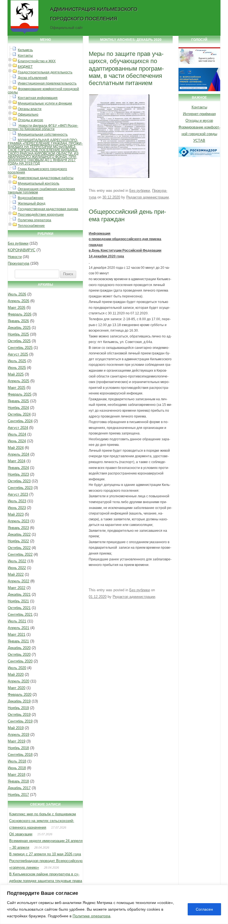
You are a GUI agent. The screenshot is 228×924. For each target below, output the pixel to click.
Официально (28, 114)
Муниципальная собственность (43, 134)
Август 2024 (18, 428)
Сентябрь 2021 (20, 614)
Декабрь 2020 (19, 648)
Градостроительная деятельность (45, 72)
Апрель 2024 (18, 454)
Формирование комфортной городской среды (43, 90)
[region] (114, 904)
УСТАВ (199, 140)
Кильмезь (25, 50)
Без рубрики (18, 243)
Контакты (25, 56)
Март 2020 (16, 688)
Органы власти (29, 109)
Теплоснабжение (31, 226)
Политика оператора (34, 220)
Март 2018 (16, 775)
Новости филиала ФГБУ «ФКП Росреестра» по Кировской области (43, 127)
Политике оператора (91, 916)
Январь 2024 (18, 468)
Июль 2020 (17, 668)
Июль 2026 (17, 294)
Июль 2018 (17, 761)
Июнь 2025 (17, 368)
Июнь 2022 (17, 568)
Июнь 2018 (17, 768)
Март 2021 (16, 634)
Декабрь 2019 (19, 701)
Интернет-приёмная (199, 114)
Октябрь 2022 (19, 548)
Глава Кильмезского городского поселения (37, 170)
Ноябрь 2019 (18, 708)
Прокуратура (18, 263)
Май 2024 (16, 448)
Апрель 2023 (18, 521)
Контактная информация (38, 98)
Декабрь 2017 (19, 788)
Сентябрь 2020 (20, 661)
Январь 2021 (18, 641)
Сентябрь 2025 (20, 348)
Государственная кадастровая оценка (48, 209)
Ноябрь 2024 (18, 408)
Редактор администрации (147, 197)
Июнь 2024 (17, 441)
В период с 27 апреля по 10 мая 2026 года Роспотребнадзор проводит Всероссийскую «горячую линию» (46, 861)
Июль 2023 (17, 501)
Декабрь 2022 (19, 534)
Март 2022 (16, 588)
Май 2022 (16, 574)
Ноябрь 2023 (18, 474)
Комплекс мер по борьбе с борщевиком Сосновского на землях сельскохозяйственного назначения (42, 820)
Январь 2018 (18, 781)
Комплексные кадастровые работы (45, 178)
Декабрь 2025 (19, 328)
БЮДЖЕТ (25, 67)
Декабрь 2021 (19, 594)
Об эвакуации (20, 834)
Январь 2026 (18, 321)
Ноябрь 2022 (18, 541)
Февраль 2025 (19, 394)
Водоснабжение (30, 198)
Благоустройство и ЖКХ (37, 61)
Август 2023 (18, 494)
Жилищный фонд (31, 203)
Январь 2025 (18, 401)
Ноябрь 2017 (18, 795)
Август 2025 (18, 354)
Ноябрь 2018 (18, 748)
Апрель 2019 (18, 734)
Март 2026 (16, 307)
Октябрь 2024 (19, 414)
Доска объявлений (32, 78)
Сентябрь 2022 (20, 554)
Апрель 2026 (18, 301)
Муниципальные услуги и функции (45, 103)
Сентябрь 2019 (20, 721)
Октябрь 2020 (19, 654)
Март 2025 (16, 388)
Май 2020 (16, 674)
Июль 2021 (17, 621)
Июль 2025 (17, 361)
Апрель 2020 (18, 681)
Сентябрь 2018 (20, 754)
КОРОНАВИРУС (21, 250)
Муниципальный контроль (38, 183)
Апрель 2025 (18, 381)
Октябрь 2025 (19, 341)
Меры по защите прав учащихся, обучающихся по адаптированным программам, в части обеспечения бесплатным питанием (126, 68)
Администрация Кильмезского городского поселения (93, 13)
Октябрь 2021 (19, 608)
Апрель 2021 (18, 628)
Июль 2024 (17, 434)
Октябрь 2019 (19, 714)
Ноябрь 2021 (18, 601)
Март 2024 (16, 461)
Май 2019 (16, 728)
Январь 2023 (18, 528)
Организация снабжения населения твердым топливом (41, 190)
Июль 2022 (17, 561)
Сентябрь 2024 (20, 421)
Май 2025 (16, 374)
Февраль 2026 (19, 314)
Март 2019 (16, 741)
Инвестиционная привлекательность (47, 83)
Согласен (204, 909)
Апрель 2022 (18, 581)
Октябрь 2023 (19, 481)
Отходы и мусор (30, 120)
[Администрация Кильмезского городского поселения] (24, 34)
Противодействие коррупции (41, 215)
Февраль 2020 (19, 694)
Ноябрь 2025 (18, 334)
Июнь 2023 (17, 508)
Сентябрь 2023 (20, 488)
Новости (15, 257)
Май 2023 (16, 514)
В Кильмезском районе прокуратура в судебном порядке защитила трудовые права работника (45, 881)
